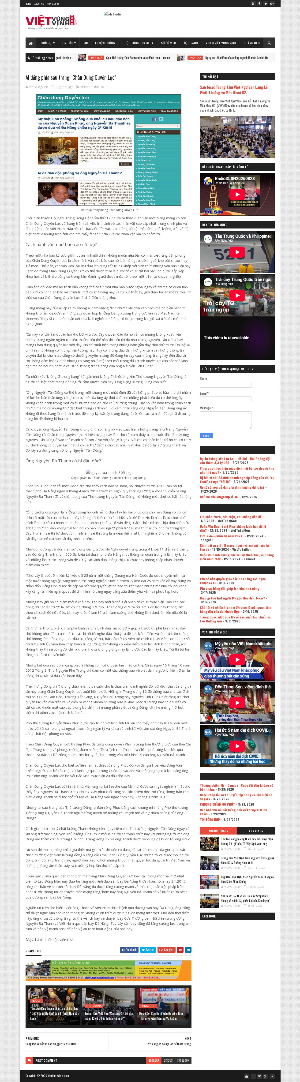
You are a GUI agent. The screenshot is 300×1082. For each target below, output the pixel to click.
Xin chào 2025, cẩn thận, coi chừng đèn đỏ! (231, 516)
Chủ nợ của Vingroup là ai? (219, 496)
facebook (183, 1060)
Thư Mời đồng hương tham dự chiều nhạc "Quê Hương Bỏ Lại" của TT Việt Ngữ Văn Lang (54, 1013)
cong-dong (94, 1006)
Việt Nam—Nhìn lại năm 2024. (222, 535)
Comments (256, 831)
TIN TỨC (67, 42)
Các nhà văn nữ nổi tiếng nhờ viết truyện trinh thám (233, 811)
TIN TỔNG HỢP (210, 819)
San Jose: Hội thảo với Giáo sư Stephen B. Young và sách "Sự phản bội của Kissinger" (245, 898)
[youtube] (253, 3)
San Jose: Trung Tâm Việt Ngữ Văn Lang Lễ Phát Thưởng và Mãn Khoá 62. (234, 89)
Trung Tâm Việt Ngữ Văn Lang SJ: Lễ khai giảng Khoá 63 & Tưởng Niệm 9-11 (109, 1016)
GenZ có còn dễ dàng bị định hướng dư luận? (232, 487)
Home (28, 3)
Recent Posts (218, 831)
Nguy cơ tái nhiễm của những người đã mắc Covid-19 (203, 57)
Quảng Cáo (252, 42)
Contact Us (53, 3)
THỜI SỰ (46, 42)
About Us (39, 3)
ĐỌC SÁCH (191, 42)
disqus (168, 1060)
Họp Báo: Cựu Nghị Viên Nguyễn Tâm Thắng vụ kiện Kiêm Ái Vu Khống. (161, 1016)
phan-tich (62, 57)
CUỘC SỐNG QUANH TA (138, 42)
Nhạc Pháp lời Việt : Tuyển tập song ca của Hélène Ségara (236, 796)
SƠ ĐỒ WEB (168, 42)
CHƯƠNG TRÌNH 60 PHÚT (217, 804)
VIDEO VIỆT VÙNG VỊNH (221, 42)
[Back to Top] (272, 1076)
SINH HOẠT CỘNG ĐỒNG (99, 42)
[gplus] (272, 3)
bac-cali (36, 1001)
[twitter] (265, 3)
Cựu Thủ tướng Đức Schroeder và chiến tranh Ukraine (105, 57)
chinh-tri (86, 87)
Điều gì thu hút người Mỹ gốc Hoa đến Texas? (232, 597)
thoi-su (99, 87)
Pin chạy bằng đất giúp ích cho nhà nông (229, 588)
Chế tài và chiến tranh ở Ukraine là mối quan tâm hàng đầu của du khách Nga (235, 609)
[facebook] (259, 3)
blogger (154, 1060)
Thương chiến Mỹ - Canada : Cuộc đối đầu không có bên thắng (237, 787)
